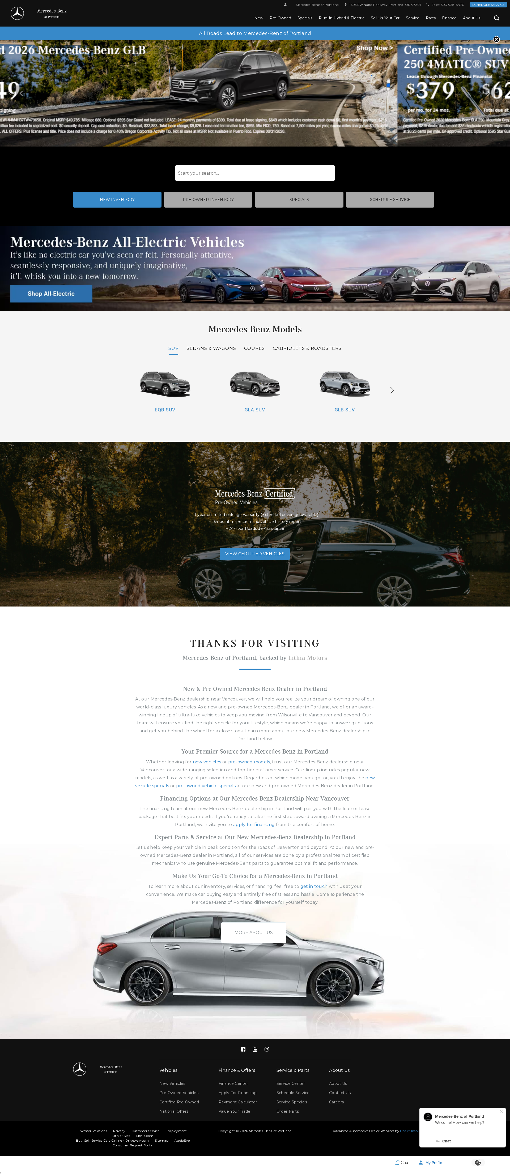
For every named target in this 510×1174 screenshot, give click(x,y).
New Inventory (117, 199)
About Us (471, 18)
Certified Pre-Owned (179, 1102)
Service (412, 18)
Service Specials (292, 1102)
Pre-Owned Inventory (208, 199)
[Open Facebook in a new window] (243, 1049)
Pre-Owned (280, 18)
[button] (496, 18)
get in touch (314, 886)
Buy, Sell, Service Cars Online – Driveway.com (112, 1140)
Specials (305, 18)
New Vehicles (172, 1083)
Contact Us (340, 1092)
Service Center (291, 1083)
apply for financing (254, 824)
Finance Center (233, 1083)
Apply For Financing (238, 1092)
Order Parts (288, 1111)
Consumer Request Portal (133, 1145)
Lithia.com (144, 1136)
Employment (176, 1131)
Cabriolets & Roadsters (307, 348)
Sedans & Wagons (211, 348)
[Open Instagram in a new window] (267, 1049)
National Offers (173, 1111)
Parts (431, 18)
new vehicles (207, 761)
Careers (336, 1102)
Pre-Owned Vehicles (178, 1092)
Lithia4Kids (121, 1136)
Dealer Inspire (411, 1131)
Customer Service (145, 1131)
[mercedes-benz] (17, 13)
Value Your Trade (234, 1111)
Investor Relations (93, 1131)
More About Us (254, 932)
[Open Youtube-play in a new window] (255, 1049)
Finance (449, 18)
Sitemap (161, 1140)
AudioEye (182, 1140)
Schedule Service (488, 5)
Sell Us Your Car (385, 18)
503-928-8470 (452, 5)
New (258, 18)
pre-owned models (249, 761)
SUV (173, 348)
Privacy (119, 1131)
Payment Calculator (238, 1102)
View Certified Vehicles (254, 553)
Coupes (254, 348)
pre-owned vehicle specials (206, 785)
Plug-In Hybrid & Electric (341, 18)
